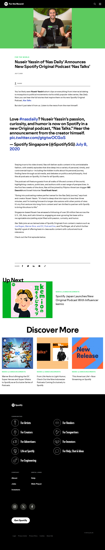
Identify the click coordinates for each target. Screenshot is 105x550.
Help (33, 478)
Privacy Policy (33, 536)
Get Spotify (22, 520)
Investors (16, 489)
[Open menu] (100, 4)
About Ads (50, 536)
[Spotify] (14, 4)
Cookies (42, 536)
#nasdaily (28, 119)
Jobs (14, 483)
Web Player (36, 483)
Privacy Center (22, 536)
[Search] (95, 4)
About (14, 478)
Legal (14, 536)
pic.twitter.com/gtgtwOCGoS (37, 137)
